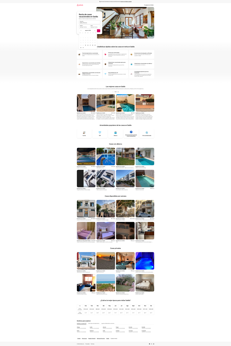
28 (92, 45)
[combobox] (89, 22)
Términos (92, 343)
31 (83, 47)
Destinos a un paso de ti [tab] (81, 323)
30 (80, 47)
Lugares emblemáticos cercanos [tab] (107, 323)
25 (85, 45)
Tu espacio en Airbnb (148, 5)
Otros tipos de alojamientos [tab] (93, 323)
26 (87, 45)
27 (90, 45)
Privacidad (87, 343)
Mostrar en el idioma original (126, 1)
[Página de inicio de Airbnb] (80, 5)
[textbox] (84, 27)
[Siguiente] (118, 92)
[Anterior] (113, 92)
